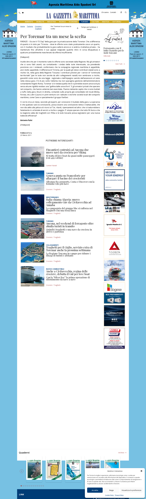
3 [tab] (108, 60)
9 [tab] (37, 485)
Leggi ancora (114, 53)
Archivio (121, 453)
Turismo (84, 22)
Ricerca (62, 22)
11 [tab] (41, 485)
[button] (141, 471)
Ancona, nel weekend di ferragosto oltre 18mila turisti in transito (70, 225)
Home (22, 26)
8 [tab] (118, 60)
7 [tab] (116, 60)
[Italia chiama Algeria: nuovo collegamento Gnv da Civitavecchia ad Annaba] (32, 204)
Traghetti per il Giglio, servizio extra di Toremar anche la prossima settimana (69, 248)
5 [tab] (112, 60)
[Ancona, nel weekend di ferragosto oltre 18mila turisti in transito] (32, 228)
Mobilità (40, 22)
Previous (21, 471)
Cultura (95, 22)
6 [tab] (114, 60)
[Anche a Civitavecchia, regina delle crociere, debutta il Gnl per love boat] (32, 276)
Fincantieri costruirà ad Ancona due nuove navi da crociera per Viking (67, 151)
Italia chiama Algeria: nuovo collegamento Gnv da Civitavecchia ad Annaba (68, 202)
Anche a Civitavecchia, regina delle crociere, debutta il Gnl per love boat (68, 272)
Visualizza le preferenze (131, 490)
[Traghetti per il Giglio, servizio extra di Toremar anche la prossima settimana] (32, 252)
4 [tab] (110, 60)
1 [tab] (104, 60)
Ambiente (29, 22)
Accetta (95, 490)
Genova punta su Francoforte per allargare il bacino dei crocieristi (65, 177)
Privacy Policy (119, 495)
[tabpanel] (114, 53)
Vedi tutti (118, 64)
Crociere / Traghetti (38, 27)
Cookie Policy (109, 495)
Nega (111, 490)
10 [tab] (39, 485)
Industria (51, 22)
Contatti (113, 12)
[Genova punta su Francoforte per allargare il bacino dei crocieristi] (32, 180)
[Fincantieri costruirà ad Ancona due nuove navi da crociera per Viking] (32, 157)
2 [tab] (106, 60)
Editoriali (116, 22)
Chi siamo (105, 12)
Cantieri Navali (51, 165)
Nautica (105, 22)
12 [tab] (43, 485)
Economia (73, 22)
